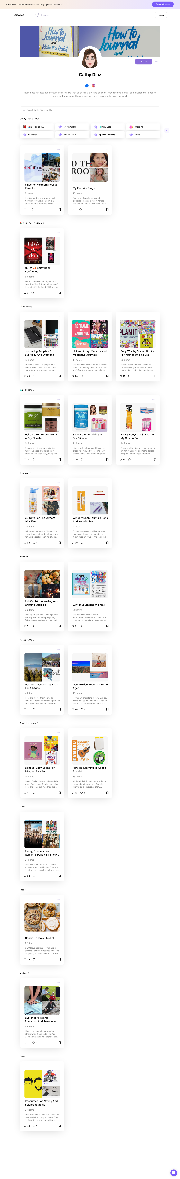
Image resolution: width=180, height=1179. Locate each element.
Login (161, 15)
